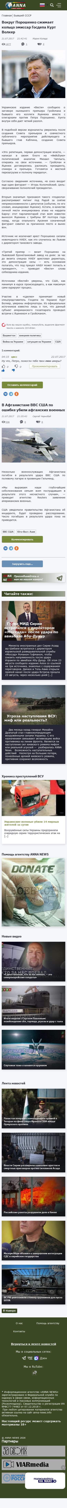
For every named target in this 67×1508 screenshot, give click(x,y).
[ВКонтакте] (5, 394)
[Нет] (13, 370)
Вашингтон (9, 335)
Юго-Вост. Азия (26, 531)
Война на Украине (13, 341)
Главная (7, 15)
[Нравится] (3, 370)
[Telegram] (11, 394)
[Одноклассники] (16, 394)
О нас (19, 1323)
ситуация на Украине (39, 341)
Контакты (19, 1331)
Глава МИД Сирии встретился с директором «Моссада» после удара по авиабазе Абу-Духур (31, 629)
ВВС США (8, 531)
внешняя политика (30, 335)
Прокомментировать (44, 366)
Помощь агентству (47, 1323)
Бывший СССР (22, 15)
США (58, 341)
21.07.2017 (14, 38)
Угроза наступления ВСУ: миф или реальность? (30, 718)
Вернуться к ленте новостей (33, 1344)
